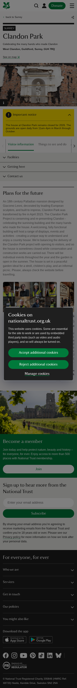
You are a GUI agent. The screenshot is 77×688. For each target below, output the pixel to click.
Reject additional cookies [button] (38, 364)
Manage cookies (37, 374)
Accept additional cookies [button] (38, 352)
